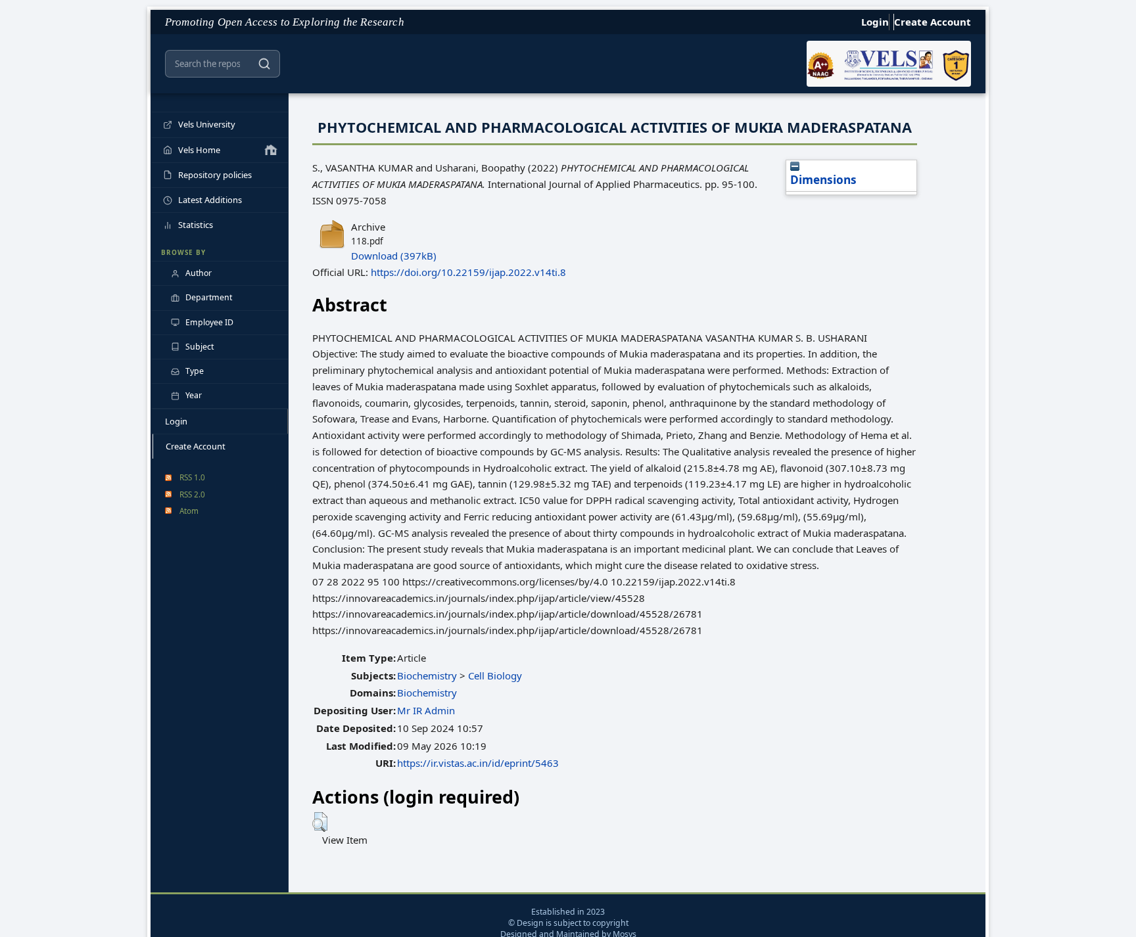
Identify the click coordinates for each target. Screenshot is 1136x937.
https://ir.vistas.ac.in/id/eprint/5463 (478, 762)
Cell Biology (495, 675)
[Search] (264, 64)
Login (875, 21)
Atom (189, 510)
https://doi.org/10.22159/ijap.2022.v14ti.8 (468, 272)
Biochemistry (427, 675)
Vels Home (199, 150)
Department (208, 297)
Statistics (195, 225)
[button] (319, 822)
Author (198, 273)
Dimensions (823, 179)
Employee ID (209, 322)
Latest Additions (210, 200)
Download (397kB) (394, 255)
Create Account (932, 21)
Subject (199, 346)
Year (193, 395)
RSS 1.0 (192, 477)
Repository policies (215, 175)
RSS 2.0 (192, 494)
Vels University (206, 124)
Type (194, 371)
